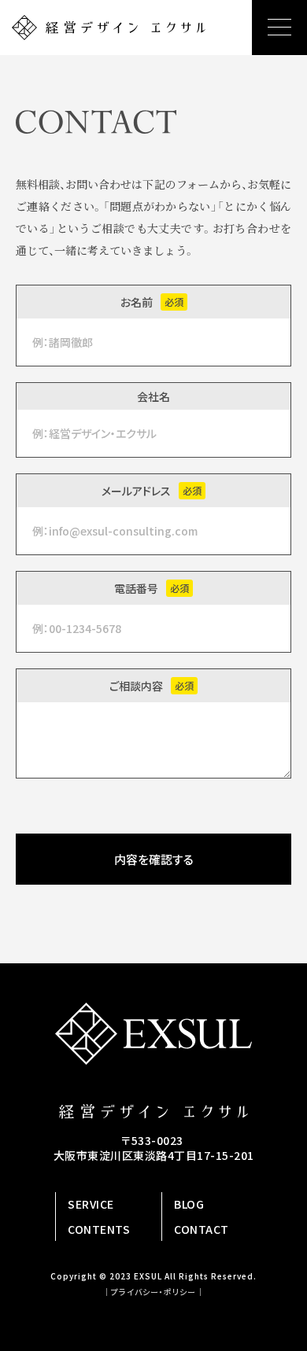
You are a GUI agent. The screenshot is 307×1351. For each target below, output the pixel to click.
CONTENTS (99, 1229)
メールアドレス (136, 490)
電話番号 (136, 588)
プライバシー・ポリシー (153, 1292)
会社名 (153, 396)
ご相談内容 (136, 685)
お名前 (136, 301)
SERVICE (91, 1204)
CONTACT (201, 1229)
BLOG (189, 1204)
